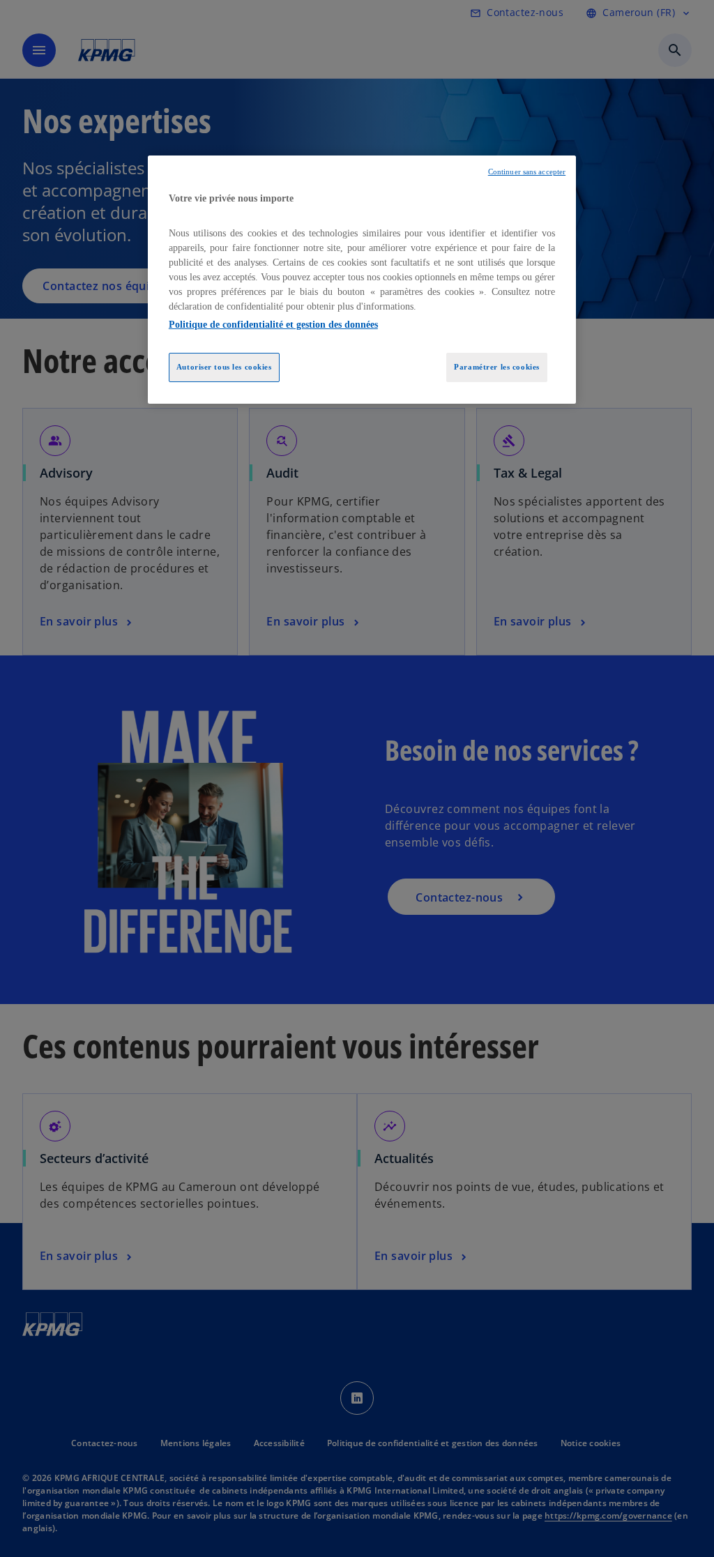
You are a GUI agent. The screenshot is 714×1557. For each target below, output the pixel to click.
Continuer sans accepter (526, 172)
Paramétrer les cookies (497, 367)
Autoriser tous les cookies (224, 367)
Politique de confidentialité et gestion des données (273, 324)
